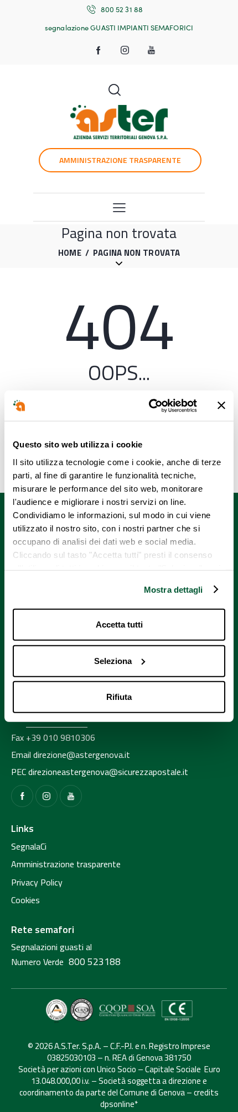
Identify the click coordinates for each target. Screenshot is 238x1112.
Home (69, 253)
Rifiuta (119, 697)
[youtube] (151, 50)
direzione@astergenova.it (81, 754)
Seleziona (113, 660)
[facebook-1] (98, 50)
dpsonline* (119, 1104)
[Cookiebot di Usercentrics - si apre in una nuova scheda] (149, 405)
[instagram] (125, 50)
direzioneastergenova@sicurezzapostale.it (108, 771)
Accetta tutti (119, 624)
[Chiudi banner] (221, 405)
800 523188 (95, 961)
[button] (119, 207)
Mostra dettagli (173, 589)
